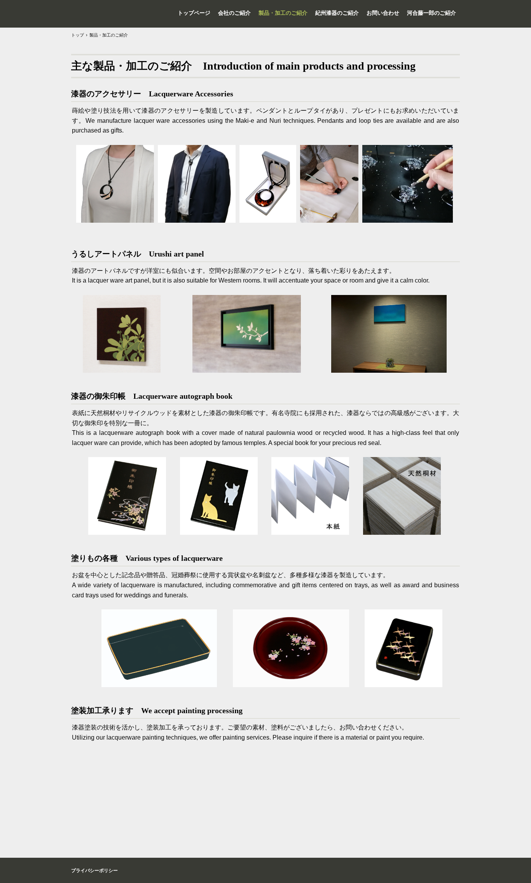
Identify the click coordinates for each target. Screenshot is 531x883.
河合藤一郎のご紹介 (431, 13)
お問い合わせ (383, 13)
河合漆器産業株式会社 (96, 13)
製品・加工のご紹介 (283, 13)
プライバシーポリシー (94, 870)
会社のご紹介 (234, 13)
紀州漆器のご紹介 (337, 13)
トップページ (194, 13)
